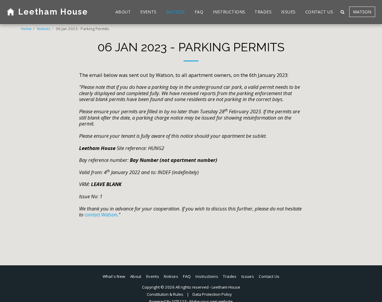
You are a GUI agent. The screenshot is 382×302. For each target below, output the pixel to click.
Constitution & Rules (165, 294)
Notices (43, 28)
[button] (342, 12)
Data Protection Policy (212, 294)
